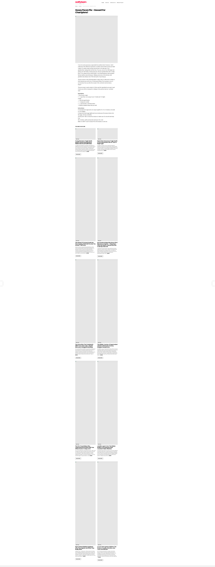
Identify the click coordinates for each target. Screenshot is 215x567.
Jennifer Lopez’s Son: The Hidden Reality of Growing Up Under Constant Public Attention (106, 447)
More (88, 151)
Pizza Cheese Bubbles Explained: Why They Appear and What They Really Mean (84, 548)
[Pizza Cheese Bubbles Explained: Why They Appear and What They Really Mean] (85, 503)
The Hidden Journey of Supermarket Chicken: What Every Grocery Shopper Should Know (107, 346)
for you (107, 2)
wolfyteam (80, 2)
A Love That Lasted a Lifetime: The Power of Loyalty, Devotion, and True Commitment (106, 548)
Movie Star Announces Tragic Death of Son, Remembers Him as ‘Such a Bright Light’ (107, 142)
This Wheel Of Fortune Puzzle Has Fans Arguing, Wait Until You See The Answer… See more (85, 244)
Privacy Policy (120, 2)
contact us (113, 2)
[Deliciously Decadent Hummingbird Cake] (1, 283)
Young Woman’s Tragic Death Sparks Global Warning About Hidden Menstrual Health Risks (83, 142)
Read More (78, 154)
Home (103, 2)
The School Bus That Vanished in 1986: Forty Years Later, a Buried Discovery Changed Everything (84, 346)
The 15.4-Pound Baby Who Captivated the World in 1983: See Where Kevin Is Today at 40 (84, 447)
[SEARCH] (139, 2)
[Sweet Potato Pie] (213, 283)
